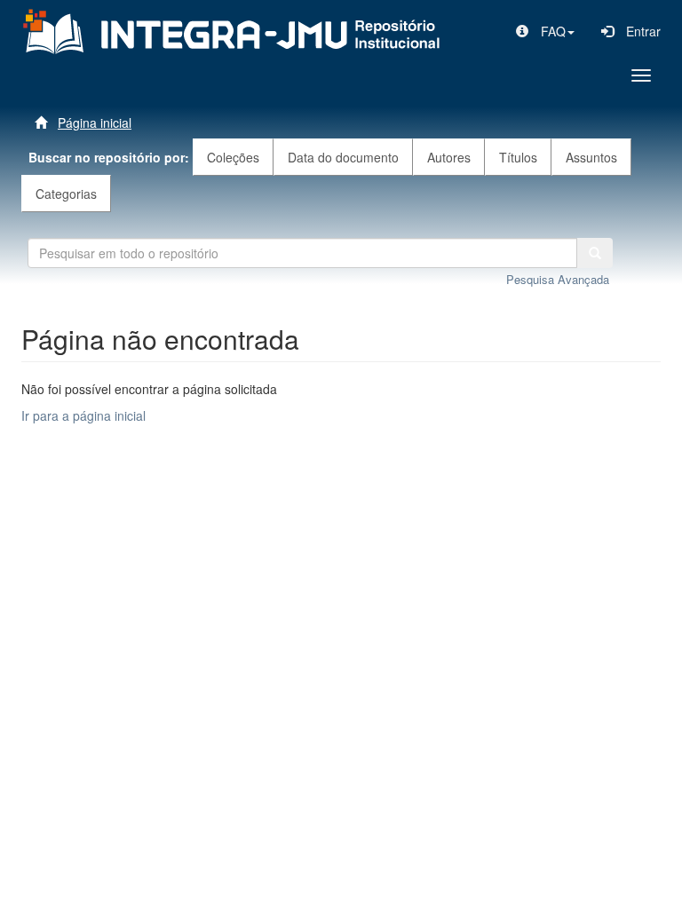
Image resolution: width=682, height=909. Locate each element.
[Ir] (595, 253)
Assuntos (591, 157)
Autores (449, 157)
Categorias (66, 193)
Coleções (233, 157)
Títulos (518, 157)
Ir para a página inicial (83, 415)
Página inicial (94, 122)
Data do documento (343, 157)
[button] (545, 31)
